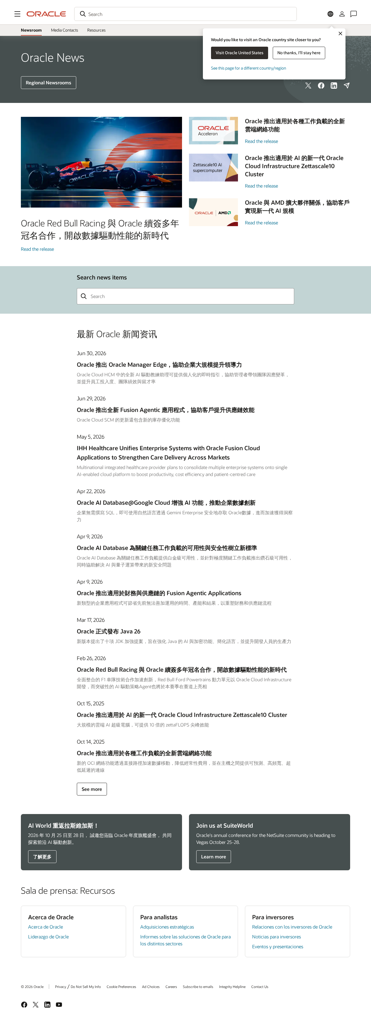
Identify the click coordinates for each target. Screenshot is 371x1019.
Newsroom (31, 30)
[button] (17, 13)
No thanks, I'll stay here (299, 52)
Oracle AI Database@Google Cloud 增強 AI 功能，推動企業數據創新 (166, 502)
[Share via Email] (346, 85)
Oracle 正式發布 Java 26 (109, 631)
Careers (171, 986)
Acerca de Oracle (45, 927)
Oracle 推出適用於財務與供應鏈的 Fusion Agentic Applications (159, 593)
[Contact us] (353, 13)
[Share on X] (308, 85)
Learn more (213, 856)
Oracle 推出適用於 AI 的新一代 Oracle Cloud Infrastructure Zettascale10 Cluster (182, 714)
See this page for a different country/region (248, 68)
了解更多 (42, 856)
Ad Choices (151, 986)
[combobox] (185, 14)
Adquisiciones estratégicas (167, 927)
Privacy (60, 986)
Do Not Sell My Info (86, 986)
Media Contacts (64, 30)
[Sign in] (342, 13)
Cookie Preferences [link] (121, 986)
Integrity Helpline (232, 986)
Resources (96, 30)
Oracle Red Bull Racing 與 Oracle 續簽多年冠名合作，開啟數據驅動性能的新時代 (182, 669)
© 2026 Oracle (32, 986)
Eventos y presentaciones (277, 946)
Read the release (37, 249)
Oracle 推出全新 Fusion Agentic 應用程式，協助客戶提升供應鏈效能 (165, 409)
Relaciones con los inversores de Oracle (292, 927)
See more (92, 789)
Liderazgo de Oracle (48, 936)
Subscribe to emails (198, 986)
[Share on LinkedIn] (333, 85)
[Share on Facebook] (321, 85)
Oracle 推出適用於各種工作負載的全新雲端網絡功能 (144, 753)
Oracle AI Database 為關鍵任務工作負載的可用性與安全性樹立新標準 (167, 547)
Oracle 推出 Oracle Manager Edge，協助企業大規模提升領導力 (159, 364)
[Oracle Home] (46, 14)
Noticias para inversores (276, 936)
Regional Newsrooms (48, 82)
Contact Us (259, 986)
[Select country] (330, 13)
